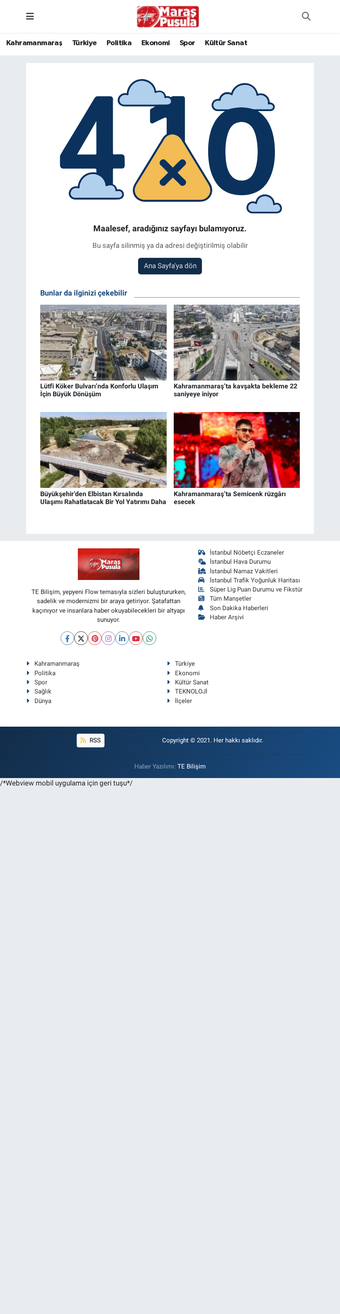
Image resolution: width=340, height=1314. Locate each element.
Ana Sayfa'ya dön (170, 266)
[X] (81, 638)
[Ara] (306, 16)
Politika (119, 43)
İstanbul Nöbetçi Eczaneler (247, 552)
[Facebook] (67, 638)
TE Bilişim (191, 766)
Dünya (42, 701)
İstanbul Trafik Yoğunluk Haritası (255, 580)
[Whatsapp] (149, 638)
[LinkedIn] (122, 638)
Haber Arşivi (227, 617)
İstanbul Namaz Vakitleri (244, 571)
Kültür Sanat (226, 43)
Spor (187, 43)
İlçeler (183, 701)
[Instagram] (108, 638)
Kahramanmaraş (34, 43)
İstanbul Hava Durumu (240, 561)
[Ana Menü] (30, 16)
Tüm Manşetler (230, 598)
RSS (94, 740)
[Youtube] (136, 638)
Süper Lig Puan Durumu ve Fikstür (256, 589)
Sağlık (42, 691)
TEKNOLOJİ (191, 691)
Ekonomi (155, 43)
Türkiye (84, 43)
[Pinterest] (95, 638)
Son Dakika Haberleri (239, 608)
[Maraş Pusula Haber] (168, 16)
